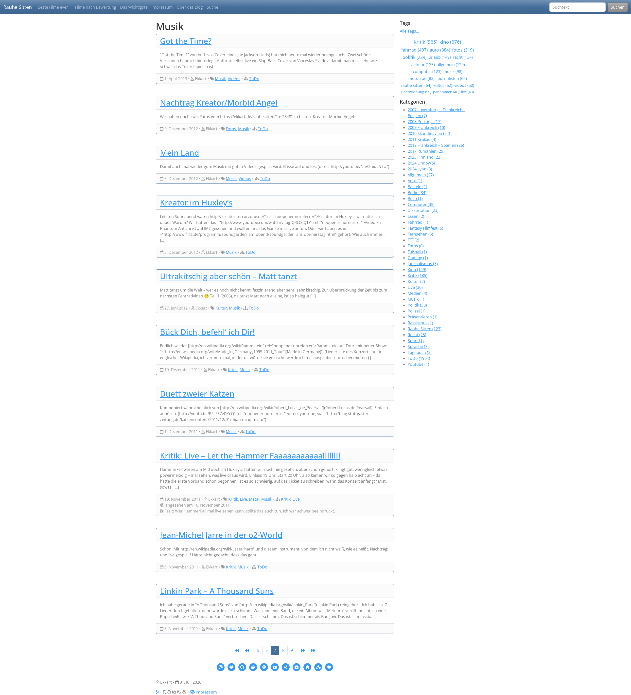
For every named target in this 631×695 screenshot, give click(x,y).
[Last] (313, 650)
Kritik (233, 369)
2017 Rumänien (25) (426, 151)
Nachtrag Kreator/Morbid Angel (219, 102)
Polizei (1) (416, 311)
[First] (237, 650)
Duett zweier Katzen (197, 393)
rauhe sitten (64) (416, 85)
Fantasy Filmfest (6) (425, 228)
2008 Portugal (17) (424, 121)
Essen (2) (416, 216)
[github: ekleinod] (242, 666)
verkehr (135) (422, 64)
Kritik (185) (417, 275)
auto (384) (440, 50)
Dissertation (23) (423, 210)
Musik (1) (416, 299)
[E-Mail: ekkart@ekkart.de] (221, 666)
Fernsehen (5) (420, 234)
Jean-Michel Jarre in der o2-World (221, 535)
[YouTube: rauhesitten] (275, 666)
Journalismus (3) (423, 263)
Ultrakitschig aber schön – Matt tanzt (228, 276)
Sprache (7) (418, 346)
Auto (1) (415, 180)
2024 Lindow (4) (422, 163)
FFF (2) (413, 240)
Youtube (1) (418, 364)
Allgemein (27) (421, 175)
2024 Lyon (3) (420, 169)
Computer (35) (421, 204)
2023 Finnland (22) (424, 157)
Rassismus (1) (420, 323)
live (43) (467, 92)
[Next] (303, 650)
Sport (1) (416, 340)
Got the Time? (185, 41)
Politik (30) (417, 305)
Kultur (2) (416, 281)
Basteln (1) (417, 186)
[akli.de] (329, 666)
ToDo (254, 78)
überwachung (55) (416, 92)
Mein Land (179, 152)
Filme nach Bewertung (95, 7)
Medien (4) (417, 293)
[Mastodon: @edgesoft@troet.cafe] (264, 666)
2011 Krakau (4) (422, 139)
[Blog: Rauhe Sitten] (318, 666)
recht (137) (463, 57)
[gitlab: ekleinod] (231, 666)
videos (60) (464, 85)
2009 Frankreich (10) (426, 127)
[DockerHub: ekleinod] (253, 666)
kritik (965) (426, 41)
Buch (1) (415, 198)
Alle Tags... (409, 31)
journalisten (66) (452, 78)
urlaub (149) (439, 57)
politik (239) (414, 57)
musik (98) (452, 71)
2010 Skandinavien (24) (429, 133)
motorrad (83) (421, 78)
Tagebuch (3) (420, 352)
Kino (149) (417, 269)
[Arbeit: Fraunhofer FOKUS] (296, 666)
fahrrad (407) (414, 50)
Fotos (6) (416, 246)
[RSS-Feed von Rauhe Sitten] (157, 692)
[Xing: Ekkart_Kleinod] (286, 666)
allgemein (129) (451, 64)
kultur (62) (442, 85)
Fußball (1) (417, 252)
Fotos (231, 128)
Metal (254, 499)
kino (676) (450, 41)
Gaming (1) (418, 257)
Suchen (618, 7)
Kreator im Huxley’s (196, 202)
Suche (212, 7)
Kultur (221, 308)
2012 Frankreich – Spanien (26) (436, 145)
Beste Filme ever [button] (53, 7)
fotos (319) (463, 50)
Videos (234, 78)
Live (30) (415, 287)
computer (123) (427, 71)
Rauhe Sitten (17, 7)
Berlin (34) (417, 192)
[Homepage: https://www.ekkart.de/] (307, 666)
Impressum (162, 7)
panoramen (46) (446, 92)
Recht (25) (417, 334)
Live (243, 499)
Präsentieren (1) (423, 317)
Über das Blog (190, 7)
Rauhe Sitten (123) (424, 328)
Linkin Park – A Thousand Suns (217, 590)
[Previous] (247, 650)
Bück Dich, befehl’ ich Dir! (207, 332)
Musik (220, 78)
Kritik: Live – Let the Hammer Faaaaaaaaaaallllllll (250, 455)
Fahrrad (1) (418, 222)
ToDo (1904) (419, 358)
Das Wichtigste (134, 7)
